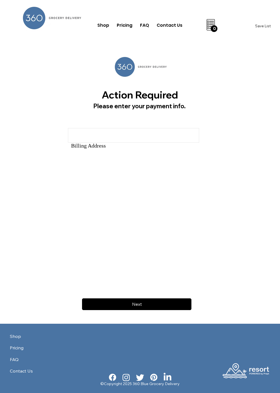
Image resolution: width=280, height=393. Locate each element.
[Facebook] (112, 377)
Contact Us (21, 371)
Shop (15, 336)
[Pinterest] (154, 377)
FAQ (14, 359)
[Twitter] (140, 377)
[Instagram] (126, 377)
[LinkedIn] (167, 377)
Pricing (17, 347)
